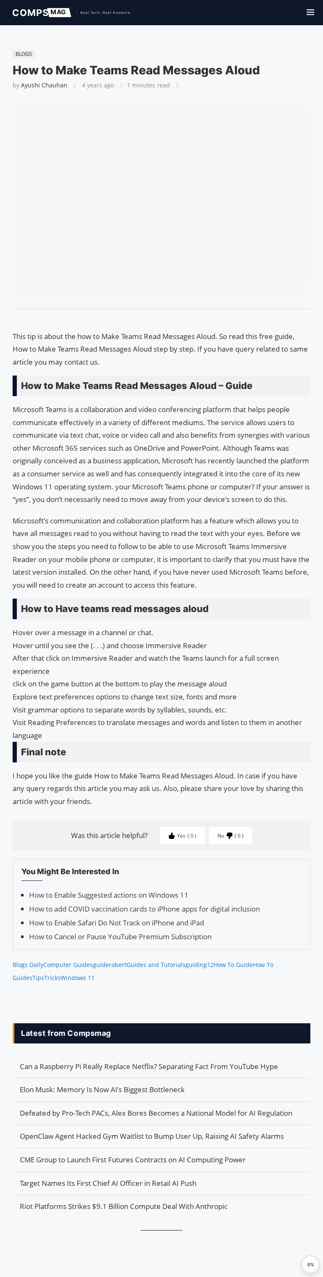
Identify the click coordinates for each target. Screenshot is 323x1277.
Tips (38, 978)
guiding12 (199, 965)
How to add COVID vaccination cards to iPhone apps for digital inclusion (144, 909)
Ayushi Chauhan (44, 85)
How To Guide (233, 965)
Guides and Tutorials (156, 965)
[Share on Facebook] (157, 319)
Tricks (52, 978)
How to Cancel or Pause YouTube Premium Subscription (120, 936)
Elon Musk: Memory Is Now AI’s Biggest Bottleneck (102, 1089)
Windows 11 (78, 978)
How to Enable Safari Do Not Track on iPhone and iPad (116, 923)
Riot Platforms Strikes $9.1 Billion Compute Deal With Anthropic (124, 1206)
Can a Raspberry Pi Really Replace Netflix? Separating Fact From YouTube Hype (149, 1066)
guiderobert (110, 965)
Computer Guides (68, 965)
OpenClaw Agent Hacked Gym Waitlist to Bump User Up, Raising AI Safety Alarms (152, 1136)
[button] (310, 1264)
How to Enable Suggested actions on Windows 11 (108, 895)
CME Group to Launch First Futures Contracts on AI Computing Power (133, 1159)
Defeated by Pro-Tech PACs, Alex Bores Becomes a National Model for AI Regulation (156, 1113)
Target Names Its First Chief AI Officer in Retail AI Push (108, 1183)
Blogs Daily (28, 965)
